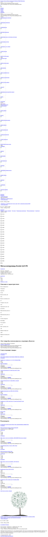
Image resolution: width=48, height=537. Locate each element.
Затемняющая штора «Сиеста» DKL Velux (8, 445)
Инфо (19, 0)
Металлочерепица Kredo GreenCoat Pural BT (9, 427)
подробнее (2, 354)
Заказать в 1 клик (3, 281)
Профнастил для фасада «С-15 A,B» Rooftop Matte (10, 360)
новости (4, 517)
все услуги (9, 516)
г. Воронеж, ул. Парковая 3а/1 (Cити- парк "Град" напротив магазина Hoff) (15, 203)
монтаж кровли (15, 516)
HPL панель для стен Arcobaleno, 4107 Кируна (9, 461)
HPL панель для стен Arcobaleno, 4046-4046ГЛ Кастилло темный (13, 437)
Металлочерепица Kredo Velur (6, 451)
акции (1, 517)
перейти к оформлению (5, 344)
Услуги (5, 0)
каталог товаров (8, 210)
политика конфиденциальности (6, 535)
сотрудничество (13, 517)
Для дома (14, 210)
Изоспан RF (2, 411)
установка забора (31, 516)
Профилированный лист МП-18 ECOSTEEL (9, 390)
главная (2, 210)
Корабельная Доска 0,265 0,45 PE (7, 469)
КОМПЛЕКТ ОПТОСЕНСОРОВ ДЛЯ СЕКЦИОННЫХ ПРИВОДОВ (14, 424)
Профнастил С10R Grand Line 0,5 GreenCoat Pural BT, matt (12, 401)
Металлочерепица (30, 210)
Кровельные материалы (21, 210)
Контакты (23, 0)
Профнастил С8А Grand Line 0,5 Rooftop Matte (9, 479)
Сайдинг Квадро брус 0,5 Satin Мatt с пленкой (9, 380)
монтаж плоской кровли (23, 516)
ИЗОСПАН (2, 413)
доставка (8, 517)
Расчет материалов (10, 0)
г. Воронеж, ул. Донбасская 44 (6, 198)
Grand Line (37, 210)
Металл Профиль (3, 394)
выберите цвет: (4, 211)
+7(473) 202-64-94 (4, 196)
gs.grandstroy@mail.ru (4, 524)
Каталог (2, 0)
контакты (2, 195)
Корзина (16, 0)
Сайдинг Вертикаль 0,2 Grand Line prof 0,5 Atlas (10, 370)
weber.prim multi (3, 353)
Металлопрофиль (3, 363)
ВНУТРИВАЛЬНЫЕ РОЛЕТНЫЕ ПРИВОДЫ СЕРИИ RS (12, 356)
